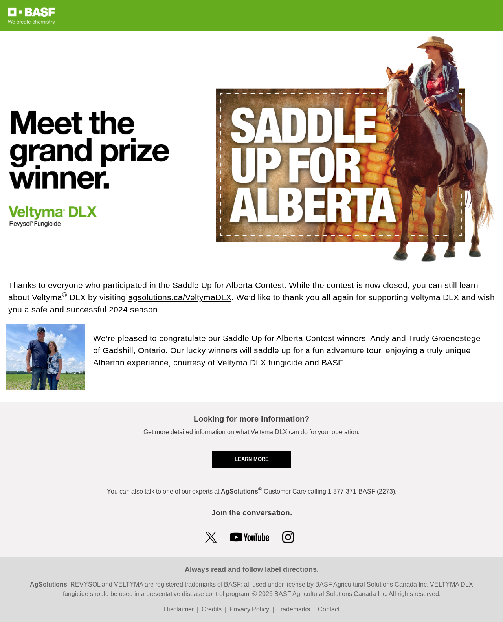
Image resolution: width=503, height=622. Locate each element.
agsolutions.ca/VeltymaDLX (179, 297)
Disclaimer (179, 609)
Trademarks (293, 609)
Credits (212, 609)
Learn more (252, 459)
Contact (329, 609)
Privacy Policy (249, 609)
